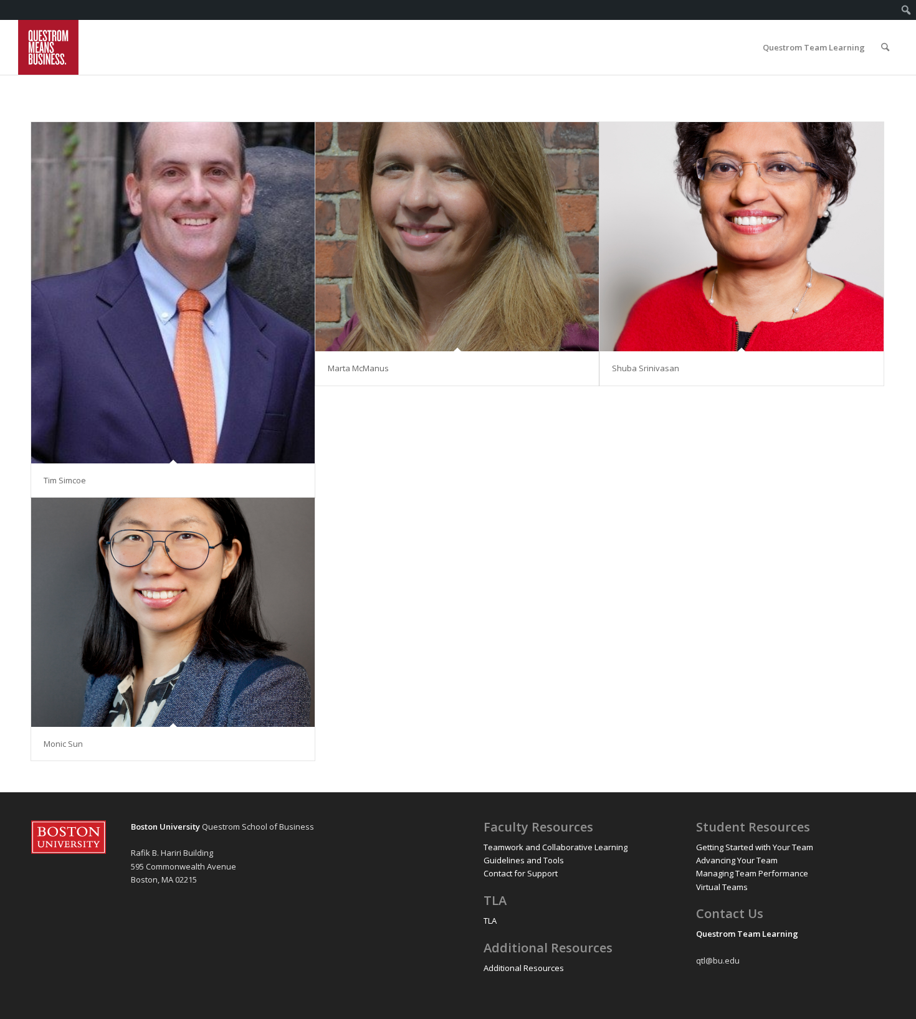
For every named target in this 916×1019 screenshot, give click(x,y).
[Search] (885, 47)
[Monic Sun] (173, 612)
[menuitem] (906, 10)
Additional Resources (524, 968)
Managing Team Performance (752, 873)
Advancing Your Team (737, 860)
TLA (490, 920)
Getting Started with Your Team (754, 847)
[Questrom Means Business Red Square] (48, 47)
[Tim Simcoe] (173, 292)
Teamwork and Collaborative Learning (555, 847)
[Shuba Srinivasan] (741, 236)
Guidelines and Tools (524, 860)
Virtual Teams (722, 887)
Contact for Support (521, 873)
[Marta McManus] (457, 236)
